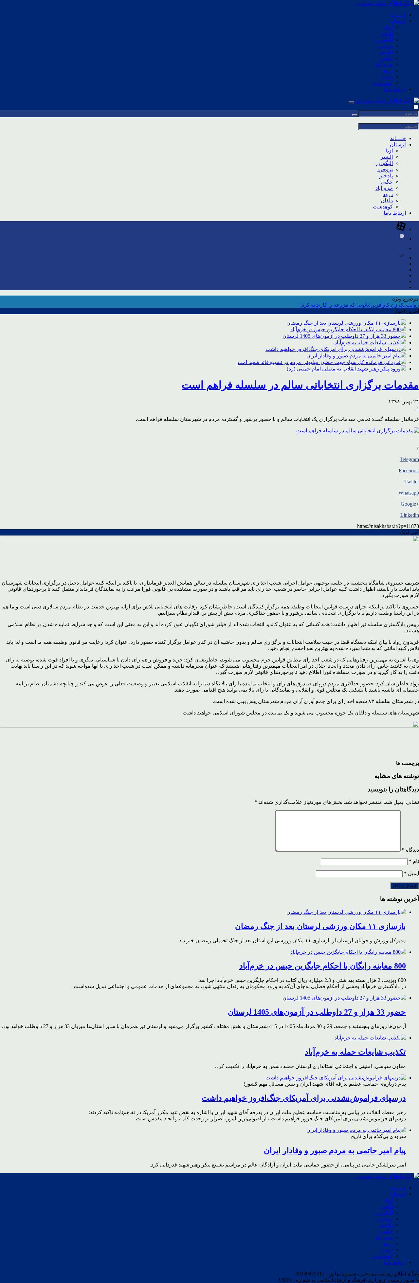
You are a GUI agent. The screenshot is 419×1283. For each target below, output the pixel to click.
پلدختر (386, 52)
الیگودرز (384, 39)
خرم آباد (384, 64)
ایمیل (411, 873)
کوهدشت (383, 83)
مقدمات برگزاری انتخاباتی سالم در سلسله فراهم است (300, 385)
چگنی (387, 58)
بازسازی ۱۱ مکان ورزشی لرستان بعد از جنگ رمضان (343, 323)
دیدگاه (410, 850)
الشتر (387, 33)
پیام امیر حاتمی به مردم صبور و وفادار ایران (353, 355)
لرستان (398, 21)
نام (414, 861)
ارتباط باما (395, 89)
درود (388, 70)
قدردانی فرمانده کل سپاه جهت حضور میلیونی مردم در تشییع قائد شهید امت (319, 362)
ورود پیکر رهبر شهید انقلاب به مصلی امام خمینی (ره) (344, 368)
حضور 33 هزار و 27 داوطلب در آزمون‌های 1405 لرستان (341, 336)
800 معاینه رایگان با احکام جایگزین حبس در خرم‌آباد (345, 329)
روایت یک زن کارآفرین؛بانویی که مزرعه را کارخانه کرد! (359, 305)
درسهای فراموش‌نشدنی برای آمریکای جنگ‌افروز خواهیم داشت (333, 349)
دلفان (387, 77)
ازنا (389, 27)
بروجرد (385, 45)
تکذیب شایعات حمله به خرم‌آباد (368, 342)
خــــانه (398, 14)
